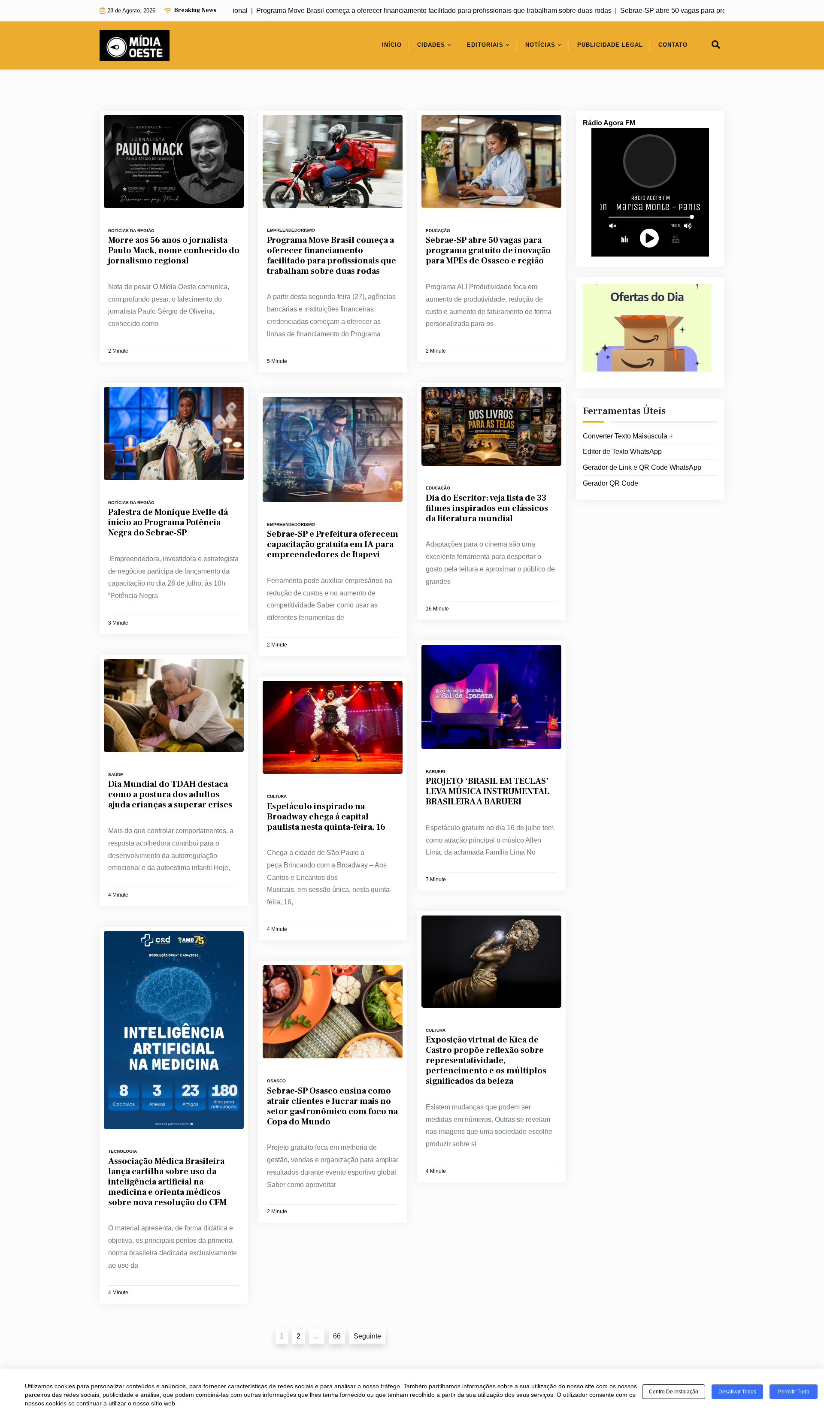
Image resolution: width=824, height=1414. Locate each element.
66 (337, 1336)
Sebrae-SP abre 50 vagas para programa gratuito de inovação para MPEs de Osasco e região (488, 250)
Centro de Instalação (673, 1392)
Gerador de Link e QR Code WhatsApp (642, 467)
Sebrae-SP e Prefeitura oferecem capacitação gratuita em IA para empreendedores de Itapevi (332, 544)
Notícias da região (131, 230)
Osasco (276, 1081)
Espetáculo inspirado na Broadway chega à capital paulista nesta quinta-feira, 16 (326, 816)
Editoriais (485, 45)
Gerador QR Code (610, 483)
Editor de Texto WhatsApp (622, 451)
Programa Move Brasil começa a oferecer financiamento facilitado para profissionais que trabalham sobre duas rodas (331, 255)
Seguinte (367, 1336)
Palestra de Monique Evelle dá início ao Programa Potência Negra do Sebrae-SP (168, 522)
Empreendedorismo (291, 230)
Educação (438, 230)
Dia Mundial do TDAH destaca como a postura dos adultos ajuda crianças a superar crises (170, 794)
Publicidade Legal (610, 45)
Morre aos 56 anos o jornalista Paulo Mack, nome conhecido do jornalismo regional (173, 250)
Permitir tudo (793, 1392)
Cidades (431, 45)
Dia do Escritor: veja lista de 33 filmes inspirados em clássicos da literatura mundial (487, 508)
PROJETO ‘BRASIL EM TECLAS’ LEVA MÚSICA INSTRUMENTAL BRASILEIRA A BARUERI (487, 791)
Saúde (115, 774)
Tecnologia (122, 1151)
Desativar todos (737, 1392)
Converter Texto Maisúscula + (628, 436)
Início (392, 45)
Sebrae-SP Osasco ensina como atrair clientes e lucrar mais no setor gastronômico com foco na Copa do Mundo (332, 1106)
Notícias (540, 45)
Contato (673, 45)
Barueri (435, 771)
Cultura (277, 796)
